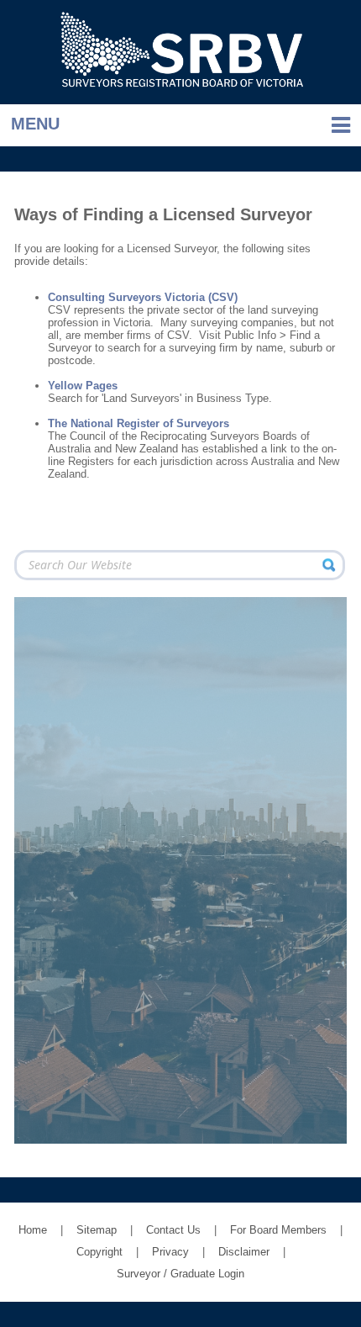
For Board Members (278, 1230)
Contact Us (173, 1230)
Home (32, 1230)
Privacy (170, 1251)
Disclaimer (243, 1251)
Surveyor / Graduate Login (180, 1273)
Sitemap (96, 1230)
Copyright (99, 1251)
